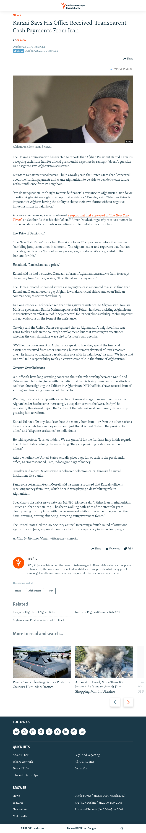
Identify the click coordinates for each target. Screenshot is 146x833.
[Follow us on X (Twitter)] (49, 731)
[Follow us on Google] (41, 731)
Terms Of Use (21, 768)
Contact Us (81, 768)
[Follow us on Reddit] (24, 731)
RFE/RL (21, 39)
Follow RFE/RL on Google (81, 828)
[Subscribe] (82, 731)
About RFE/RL (21, 755)
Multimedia (20, 816)
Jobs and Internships (25, 775)
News (17, 15)
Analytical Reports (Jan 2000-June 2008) (100, 809)
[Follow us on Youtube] (16, 731)
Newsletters (20, 809)
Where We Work (23, 762)
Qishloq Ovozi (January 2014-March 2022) (100, 796)
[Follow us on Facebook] (57, 731)
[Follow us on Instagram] (32, 731)
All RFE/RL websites (32, 828)
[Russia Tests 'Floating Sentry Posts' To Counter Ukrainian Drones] (42, 662)
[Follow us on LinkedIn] (65, 731)
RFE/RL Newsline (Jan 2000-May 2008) (99, 802)
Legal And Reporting (87, 755)
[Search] (122, 828)
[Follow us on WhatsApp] (74, 731)
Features (18, 802)
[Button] (128, 58)
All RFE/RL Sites (85, 762)
